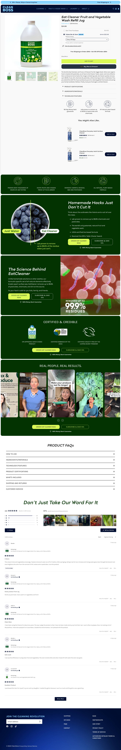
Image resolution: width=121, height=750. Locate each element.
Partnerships (98, 720)
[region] (79, 520)
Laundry (73, 9)
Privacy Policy (98, 728)
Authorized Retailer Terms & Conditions (104, 737)
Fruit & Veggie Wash (57, 9)
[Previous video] (58, 420)
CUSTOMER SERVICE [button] (14, 489)
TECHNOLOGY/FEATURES (72, 96)
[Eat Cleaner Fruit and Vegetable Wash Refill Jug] (32, 42)
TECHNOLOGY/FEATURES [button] (16, 466)
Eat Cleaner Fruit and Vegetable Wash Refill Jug (23, 677)
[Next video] (62, 420)
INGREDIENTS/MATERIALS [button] (17, 460)
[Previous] (10, 2)
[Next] (110, 2)
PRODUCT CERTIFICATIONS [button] (17, 471)
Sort (99, 537)
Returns (67, 720)
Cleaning (40, 9)
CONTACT (67, 728)
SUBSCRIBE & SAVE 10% (102, 242)
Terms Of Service (99, 732)
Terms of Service (32, 746)
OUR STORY (96, 724)
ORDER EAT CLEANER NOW (78, 242)
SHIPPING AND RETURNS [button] (16, 483)
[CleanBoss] (8, 8)
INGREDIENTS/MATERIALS (72, 91)
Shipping (67, 716)
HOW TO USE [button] (11, 454)
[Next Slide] (114, 520)
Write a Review (110, 530)
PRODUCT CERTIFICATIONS (72, 87)
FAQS (65, 724)
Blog (94, 716)
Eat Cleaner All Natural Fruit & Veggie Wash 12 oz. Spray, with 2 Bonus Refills (30, 551)
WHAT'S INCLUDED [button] (13, 477)
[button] (69, 24)
